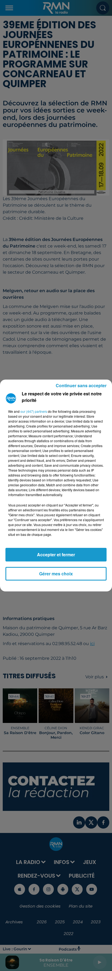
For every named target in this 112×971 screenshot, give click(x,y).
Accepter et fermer (56, 554)
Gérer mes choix (56, 573)
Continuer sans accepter (81, 385)
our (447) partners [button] (33, 411)
